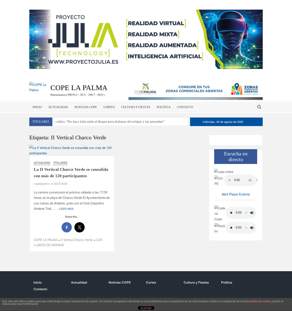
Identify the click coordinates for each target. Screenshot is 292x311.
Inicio (37, 107)
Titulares (60, 162)
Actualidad (58, 107)
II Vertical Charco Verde (77, 240)
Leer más (66, 208)
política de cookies (260, 301)
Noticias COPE (85, 107)
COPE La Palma (79, 88)
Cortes (109, 107)
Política (164, 107)
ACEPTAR (146, 308)
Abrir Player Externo (236, 194)
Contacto (185, 107)
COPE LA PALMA (45, 240)
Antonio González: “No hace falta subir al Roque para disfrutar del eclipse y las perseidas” (102, 121)
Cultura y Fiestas (135, 107)
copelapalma (41, 184)
